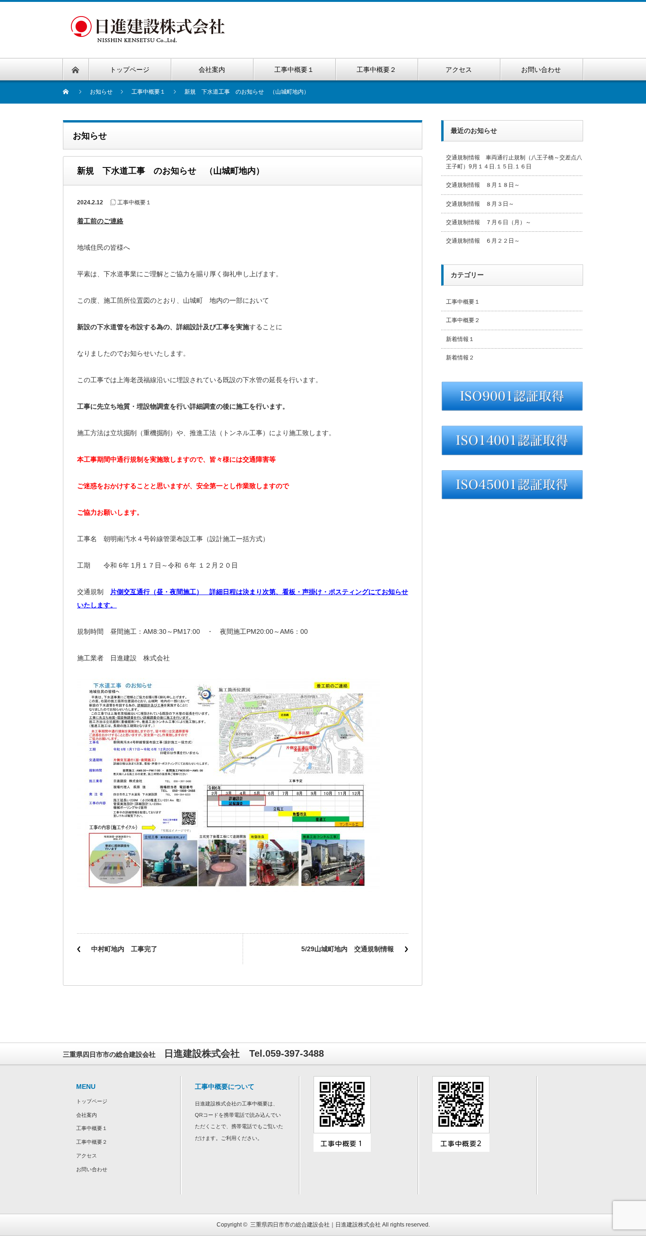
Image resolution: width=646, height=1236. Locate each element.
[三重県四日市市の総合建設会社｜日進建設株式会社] (148, 21)
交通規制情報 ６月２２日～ (483, 240)
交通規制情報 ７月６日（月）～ (488, 222)
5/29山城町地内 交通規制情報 (347, 949)
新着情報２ (460, 357)
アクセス (86, 1155)
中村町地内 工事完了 (124, 949)
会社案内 (86, 1115)
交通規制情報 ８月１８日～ (483, 185)
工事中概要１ (134, 202)
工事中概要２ (463, 320)
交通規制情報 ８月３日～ (480, 204)
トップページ (91, 1101)
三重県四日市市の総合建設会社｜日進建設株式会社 (315, 1224)
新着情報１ (460, 339)
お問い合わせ (91, 1169)
